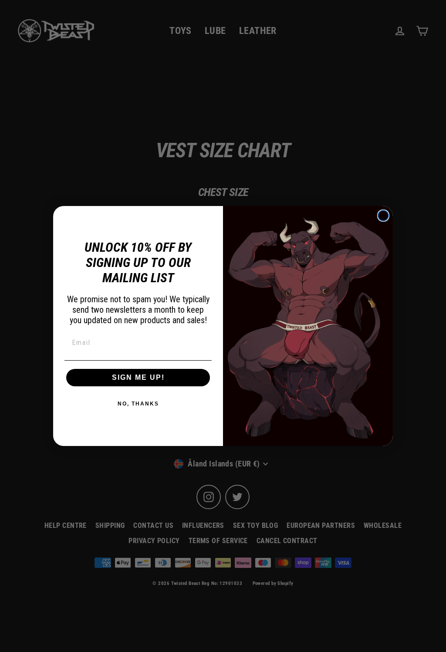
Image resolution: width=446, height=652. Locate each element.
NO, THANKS (138, 404)
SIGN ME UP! (138, 377)
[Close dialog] (383, 215)
